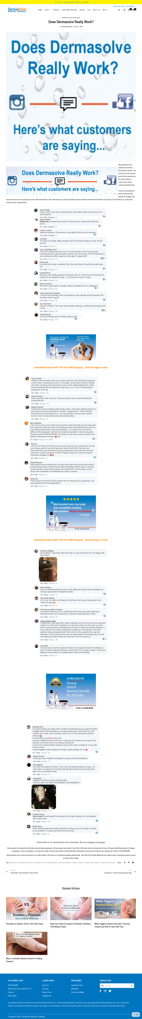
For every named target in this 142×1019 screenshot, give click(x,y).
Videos (82, 10)
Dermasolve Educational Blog (71, 17)
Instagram (91, 842)
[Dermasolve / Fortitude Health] (17, 9)
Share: (119, 862)
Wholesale (74, 988)
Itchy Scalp (21, 862)
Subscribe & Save (77, 985)
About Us (96, 10)
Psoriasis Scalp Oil (77, 862)
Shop (47, 10)
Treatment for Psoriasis (108, 862)
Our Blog (45, 988)
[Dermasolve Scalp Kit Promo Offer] (71, 347)
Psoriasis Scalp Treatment (92, 862)
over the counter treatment (50, 862)
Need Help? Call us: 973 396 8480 (124, 6)
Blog (105, 10)
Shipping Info (46, 996)
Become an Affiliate (77, 992)
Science (56, 10)
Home (40, 10)
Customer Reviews (69, 10)
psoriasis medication (65, 862)
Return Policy (46, 992)
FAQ (88, 10)
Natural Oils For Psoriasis (33, 862)
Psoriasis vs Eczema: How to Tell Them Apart (24, 924)
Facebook (101, 842)
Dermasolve (13, 862)
